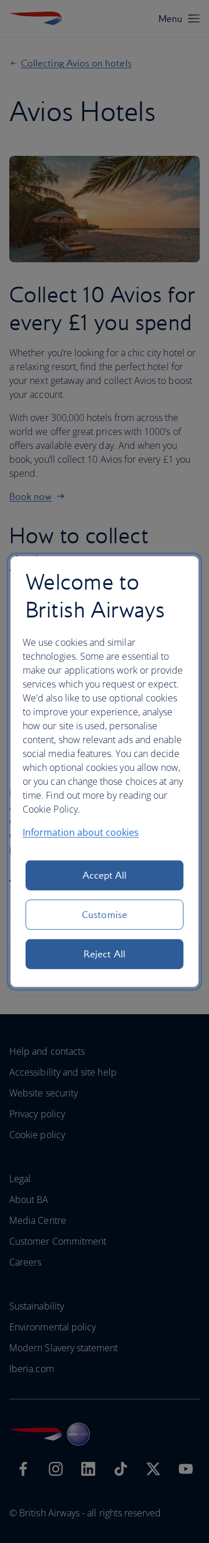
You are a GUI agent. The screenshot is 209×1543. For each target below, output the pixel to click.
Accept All (104, 875)
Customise (104, 914)
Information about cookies (81, 832)
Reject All (104, 954)
